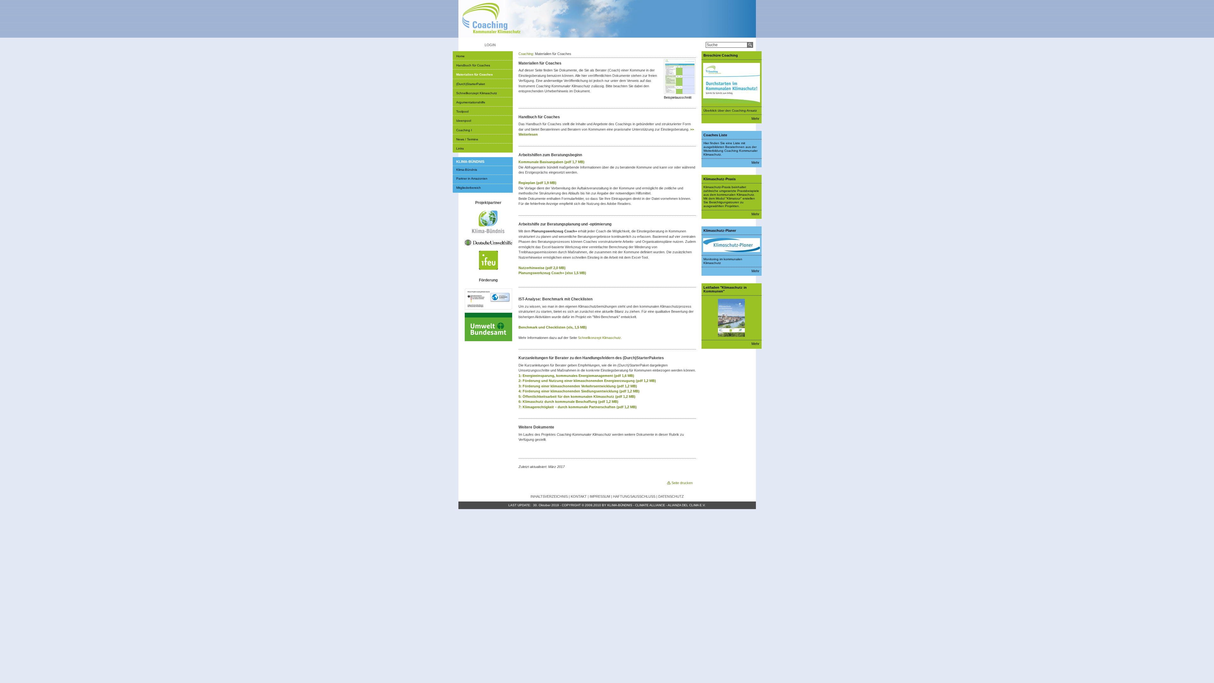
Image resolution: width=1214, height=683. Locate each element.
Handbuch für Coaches (473, 65)
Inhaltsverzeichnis (549, 496)
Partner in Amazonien (471, 178)
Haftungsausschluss (634, 496)
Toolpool (462, 111)
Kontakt (579, 496)
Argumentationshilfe (470, 102)
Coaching (525, 54)
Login (490, 45)
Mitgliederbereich (468, 187)
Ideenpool (463, 120)
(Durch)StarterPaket (470, 84)
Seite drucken (682, 483)
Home (460, 56)
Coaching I (464, 130)
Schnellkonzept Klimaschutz (476, 93)
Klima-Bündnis (466, 169)
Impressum (600, 496)
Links (460, 148)
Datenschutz (671, 496)
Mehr (755, 118)
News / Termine (467, 139)
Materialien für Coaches (474, 74)
